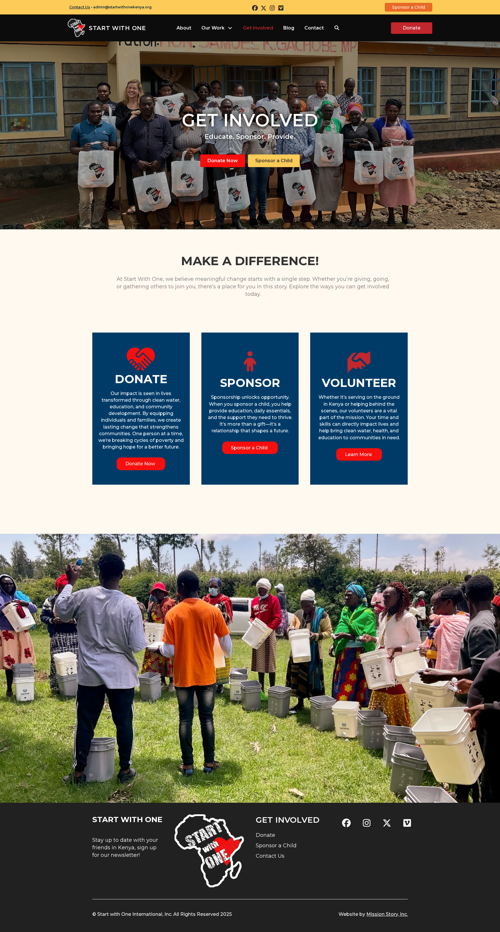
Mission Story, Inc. (387, 914)
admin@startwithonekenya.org (122, 7)
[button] (255, 8)
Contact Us (79, 7)
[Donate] (140, 358)
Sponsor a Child (276, 845)
